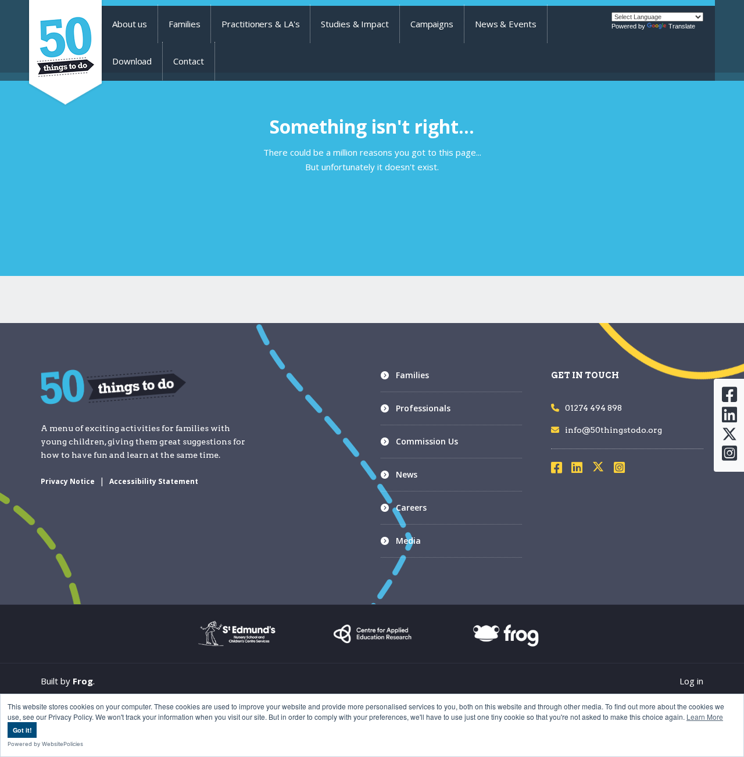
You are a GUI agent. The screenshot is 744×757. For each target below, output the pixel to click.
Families (184, 24)
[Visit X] (603, 469)
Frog (83, 681)
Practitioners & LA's (260, 24)
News (406, 474)
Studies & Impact (354, 24)
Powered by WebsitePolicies (45, 744)
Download (132, 61)
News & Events (505, 24)
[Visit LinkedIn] (580, 469)
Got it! (22, 730)
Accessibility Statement (153, 481)
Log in (691, 681)
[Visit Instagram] (623, 469)
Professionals (423, 408)
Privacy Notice (68, 481)
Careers (411, 507)
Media (408, 540)
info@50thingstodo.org (613, 430)
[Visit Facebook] (560, 469)
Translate (681, 26)
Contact (188, 61)
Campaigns (431, 24)
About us (129, 24)
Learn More (704, 717)
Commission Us (427, 441)
